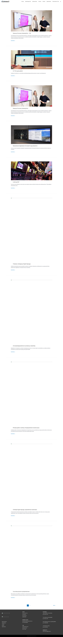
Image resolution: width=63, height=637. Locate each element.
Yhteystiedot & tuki (55, 1)
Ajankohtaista (49, 1)
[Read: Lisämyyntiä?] (31, 170)
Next (54, 605)
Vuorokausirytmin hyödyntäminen (21, 591)
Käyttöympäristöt (28, 1)
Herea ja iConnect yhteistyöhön (20, 108)
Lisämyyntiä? (16, 182)
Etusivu (23, 1)
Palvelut (44, 1)
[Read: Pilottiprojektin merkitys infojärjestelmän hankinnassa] (31, 393)
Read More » (13, 40)
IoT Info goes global (18, 71)
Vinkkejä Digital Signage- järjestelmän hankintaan (25, 509)
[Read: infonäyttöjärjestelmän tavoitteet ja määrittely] (31, 311)
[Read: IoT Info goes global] (31, 59)
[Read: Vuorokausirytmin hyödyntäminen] (31, 557)
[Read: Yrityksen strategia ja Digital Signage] (31, 229)
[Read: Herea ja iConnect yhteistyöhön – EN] (31, 20)
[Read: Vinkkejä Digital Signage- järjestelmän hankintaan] (31, 475)
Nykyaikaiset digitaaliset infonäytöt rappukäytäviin (25, 145)
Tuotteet (39, 1)
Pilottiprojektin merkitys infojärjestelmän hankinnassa (26, 427)
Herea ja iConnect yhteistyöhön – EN (22, 33)
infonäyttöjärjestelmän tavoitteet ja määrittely (24, 345)
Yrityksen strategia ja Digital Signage (22, 264)
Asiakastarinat (34, 1)
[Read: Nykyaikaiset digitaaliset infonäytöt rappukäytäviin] (31, 134)
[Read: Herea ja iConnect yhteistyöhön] (31, 95)
